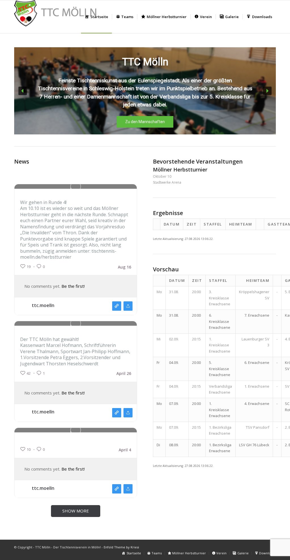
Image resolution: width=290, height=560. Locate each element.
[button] (22, 91)
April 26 (123, 373)
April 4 (125, 450)
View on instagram (116, 306)
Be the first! (73, 286)
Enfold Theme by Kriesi (121, 547)
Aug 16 (124, 267)
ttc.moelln (43, 305)
